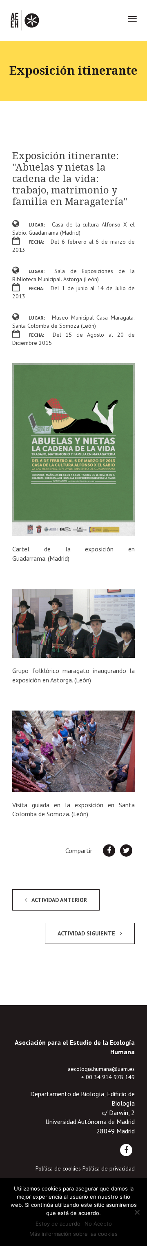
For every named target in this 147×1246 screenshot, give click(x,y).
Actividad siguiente (87, 933)
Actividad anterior (58, 900)
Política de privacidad (108, 1168)
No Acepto (98, 1223)
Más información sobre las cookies (73, 1233)
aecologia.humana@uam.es (101, 1069)
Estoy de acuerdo (58, 1223)
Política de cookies (58, 1168)
